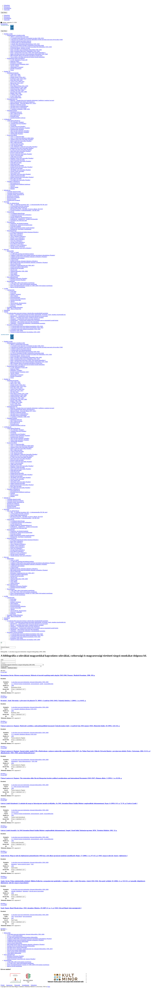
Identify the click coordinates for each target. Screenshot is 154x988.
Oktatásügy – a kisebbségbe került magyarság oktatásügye (25, 319)
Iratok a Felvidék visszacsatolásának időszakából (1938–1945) (26, 49)
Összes (12, 70)
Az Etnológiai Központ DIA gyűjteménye (20, 214)
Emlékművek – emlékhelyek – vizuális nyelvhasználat (24, 219)
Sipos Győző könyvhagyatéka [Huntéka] (20, 161)
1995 (12, 736)
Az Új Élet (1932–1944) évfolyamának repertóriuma (23, 284)
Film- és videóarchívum (13, 203)
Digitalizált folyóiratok (12, 73)
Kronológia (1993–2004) (16, 330)
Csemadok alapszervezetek (14, 191)
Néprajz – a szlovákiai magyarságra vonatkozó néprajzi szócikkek (27, 317)
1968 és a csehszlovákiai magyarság (19, 36)
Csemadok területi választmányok (15, 194)
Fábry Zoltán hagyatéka (16, 142)
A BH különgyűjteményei (13, 120)
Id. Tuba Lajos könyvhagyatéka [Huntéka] (21, 149)
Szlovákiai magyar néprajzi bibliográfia (17, 947)
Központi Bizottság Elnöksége (18, 298)
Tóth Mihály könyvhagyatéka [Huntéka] (20, 170)
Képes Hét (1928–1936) (16, 80)
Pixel (48, 986)
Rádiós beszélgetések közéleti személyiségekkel (22, 227)
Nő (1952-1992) (14, 84)
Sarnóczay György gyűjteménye (18, 245)
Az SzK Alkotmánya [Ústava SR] (18, 60)
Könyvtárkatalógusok (12, 277)
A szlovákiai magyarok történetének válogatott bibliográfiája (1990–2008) (30, 682)
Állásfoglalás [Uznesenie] (16, 67)
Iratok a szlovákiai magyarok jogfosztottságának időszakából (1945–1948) (29, 54)
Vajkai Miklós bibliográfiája (14, 953)
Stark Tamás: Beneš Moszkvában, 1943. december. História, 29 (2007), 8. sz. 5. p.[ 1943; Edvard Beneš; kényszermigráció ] (41, 908)
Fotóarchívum (10, 212)
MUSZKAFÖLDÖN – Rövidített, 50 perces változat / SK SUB (26, 209)
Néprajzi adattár (14, 187)
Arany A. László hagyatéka (17, 136)
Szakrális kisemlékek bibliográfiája (19, 267)
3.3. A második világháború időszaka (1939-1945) (24, 709)
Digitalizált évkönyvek (16, 112)
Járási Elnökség (14, 295)
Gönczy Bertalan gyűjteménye (18, 236)
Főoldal (2, 985)
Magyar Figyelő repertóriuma (17, 287)
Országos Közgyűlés (15, 300)
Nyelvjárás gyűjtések (15, 226)
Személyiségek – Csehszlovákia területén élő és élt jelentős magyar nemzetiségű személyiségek (34, 320)
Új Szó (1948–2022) (15, 96)
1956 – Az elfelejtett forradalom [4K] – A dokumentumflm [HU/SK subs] (28, 204)
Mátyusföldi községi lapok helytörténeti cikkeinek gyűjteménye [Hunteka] (29, 262)
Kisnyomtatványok (15, 115)
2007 (12, 918)
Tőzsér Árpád (13, 272)
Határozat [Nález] (14, 61)
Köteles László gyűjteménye (17, 239)
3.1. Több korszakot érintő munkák (20, 786)
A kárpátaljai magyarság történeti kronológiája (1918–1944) (25, 329)
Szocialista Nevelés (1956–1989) (18, 91)
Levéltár (6, 288)
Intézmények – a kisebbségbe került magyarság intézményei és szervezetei (29, 316)
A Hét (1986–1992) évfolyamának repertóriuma (22, 282)
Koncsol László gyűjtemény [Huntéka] (20, 128)
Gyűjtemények (7, 119)
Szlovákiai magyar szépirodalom (18, 107)
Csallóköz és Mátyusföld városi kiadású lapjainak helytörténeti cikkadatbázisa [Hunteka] (32, 255)
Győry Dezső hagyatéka (16, 145)
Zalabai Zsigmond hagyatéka (17, 175)
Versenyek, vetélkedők (16, 304)
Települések (7, 310)
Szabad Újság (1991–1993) (17, 90)
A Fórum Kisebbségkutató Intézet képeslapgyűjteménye (24, 232)
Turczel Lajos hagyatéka (16, 168)
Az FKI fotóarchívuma (16, 216)
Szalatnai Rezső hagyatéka (17, 165)
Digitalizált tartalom (12, 110)
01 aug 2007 (4, 672)
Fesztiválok (13, 293)
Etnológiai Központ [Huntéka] (18, 280)
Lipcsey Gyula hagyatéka (16, 155)
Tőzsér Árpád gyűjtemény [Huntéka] (19, 132)
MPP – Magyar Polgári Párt (14, 308)
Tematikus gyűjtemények (13, 181)
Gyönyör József (14, 259)
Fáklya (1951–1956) (15, 75)
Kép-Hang (6, 201)
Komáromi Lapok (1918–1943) (18, 78)
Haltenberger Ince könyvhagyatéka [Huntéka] (21, 148)
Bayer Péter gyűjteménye (16, 233)
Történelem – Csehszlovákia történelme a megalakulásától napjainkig (27, 323)
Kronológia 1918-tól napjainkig (15, 324)
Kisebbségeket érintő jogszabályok (16, 58)
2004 (12, 710)
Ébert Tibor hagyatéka (15, 178)
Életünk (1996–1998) (15, 93)
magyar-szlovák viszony (24, 864)
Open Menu (4, 12)
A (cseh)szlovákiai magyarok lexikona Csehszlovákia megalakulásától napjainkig (27, 313)
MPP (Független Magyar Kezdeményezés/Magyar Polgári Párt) (26, 55)
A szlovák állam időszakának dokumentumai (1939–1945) (25, 44)
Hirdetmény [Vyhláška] (16, 62)
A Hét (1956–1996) (15, 74)
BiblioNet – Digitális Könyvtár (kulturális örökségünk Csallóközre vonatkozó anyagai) (32, 100)
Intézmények (7, 190)
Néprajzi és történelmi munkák (18, 104)
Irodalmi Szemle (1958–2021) (17, 77)
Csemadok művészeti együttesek (15, 193)
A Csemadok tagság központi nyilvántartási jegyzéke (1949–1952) (27, 38)
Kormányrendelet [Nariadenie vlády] (19, 64)
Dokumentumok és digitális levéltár (16, 35)
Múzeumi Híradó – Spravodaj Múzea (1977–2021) (23, 103)
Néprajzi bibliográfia (15, 264)
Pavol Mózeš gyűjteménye (17, 243)
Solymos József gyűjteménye (17, 246)
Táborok (12, 301)
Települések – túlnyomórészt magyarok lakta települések (24, 322)
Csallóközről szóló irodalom (17, 258)
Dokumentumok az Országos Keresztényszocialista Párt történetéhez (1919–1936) (31, 47)
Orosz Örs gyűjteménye (16, 240)
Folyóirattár (13, 125)
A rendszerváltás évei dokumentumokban (20, 42)
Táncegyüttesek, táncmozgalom (18, 303)
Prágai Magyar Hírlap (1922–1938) (19, 86)
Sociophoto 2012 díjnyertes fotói (18, 220)
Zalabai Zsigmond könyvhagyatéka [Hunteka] (22, 177)
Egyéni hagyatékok (12, 135)
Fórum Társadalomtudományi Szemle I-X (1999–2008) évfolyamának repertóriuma (31, 285)
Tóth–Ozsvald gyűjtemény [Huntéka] (19, 130)
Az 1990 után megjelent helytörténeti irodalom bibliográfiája (22, 937)
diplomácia (14, 864)
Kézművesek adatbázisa (13, 196)
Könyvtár (6, 249)
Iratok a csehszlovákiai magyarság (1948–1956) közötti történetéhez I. (28, 52)
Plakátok (12, 188)
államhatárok (14, 761)
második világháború (16, 891)
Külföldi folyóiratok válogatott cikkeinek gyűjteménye (24, 261)
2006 (12, 866)
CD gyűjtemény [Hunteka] (17, 122)
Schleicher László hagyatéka (17, 159)
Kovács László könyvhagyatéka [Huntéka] (21, 154)
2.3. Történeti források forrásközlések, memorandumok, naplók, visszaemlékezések (32, 683)
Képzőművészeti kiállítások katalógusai (20, 184)
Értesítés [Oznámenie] (15, 68)
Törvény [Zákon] (14, 65)
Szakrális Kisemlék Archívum (17, 117)
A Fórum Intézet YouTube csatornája (19, 206)
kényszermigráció (27, 916)
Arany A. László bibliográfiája (14, 935)
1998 (12, 685)
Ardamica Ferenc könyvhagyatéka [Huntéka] (21, 139)
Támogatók (7, 9)
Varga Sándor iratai (15, 172)
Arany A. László (14, 252)
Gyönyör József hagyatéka (17, 143)
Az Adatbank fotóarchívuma (17, 213)
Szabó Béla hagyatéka (15, 162)
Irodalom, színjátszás (15, 294)
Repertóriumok (11, 281)
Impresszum (7, 6)
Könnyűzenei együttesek (13, 197)
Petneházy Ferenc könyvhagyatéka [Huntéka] (21, 158)
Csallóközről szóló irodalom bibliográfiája (17, 941)
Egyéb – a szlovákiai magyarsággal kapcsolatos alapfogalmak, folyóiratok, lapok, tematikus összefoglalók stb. (38, 314)
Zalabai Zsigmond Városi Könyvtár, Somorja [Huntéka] (21, 959)
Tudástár (6, 311)
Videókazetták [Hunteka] (16, 133)
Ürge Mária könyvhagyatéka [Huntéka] (20, 180)
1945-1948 (34, 761)
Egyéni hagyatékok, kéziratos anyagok (20, 48)
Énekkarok (13, 306)
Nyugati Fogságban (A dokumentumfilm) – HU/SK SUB (24, 210)
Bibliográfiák (10, 251)
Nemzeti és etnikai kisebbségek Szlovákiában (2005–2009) (25, 332)
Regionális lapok (14, 116)
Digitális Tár (7, 71)
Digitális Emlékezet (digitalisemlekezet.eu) (21, 217)
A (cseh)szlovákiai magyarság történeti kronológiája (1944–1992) (26, 327)
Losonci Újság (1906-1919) (17, 81)
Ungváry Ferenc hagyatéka (17, 171)
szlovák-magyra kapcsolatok (36, 891)
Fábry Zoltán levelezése (16, 113)
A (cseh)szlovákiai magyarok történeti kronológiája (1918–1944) (26, 326)
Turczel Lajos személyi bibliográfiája (16, 950)
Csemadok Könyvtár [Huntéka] (18, 123)
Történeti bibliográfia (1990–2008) (19, 271)
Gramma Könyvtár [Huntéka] (17, 126)
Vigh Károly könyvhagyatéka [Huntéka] (20, 174)
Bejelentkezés (4, 24)
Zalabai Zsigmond (14, 275)
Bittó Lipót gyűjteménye (16, 235)
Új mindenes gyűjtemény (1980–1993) (20, 109)
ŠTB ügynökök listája (15, 97)
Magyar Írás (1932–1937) (16, 83)
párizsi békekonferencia (25, 761)
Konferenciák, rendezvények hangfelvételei (21, 225)
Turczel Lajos (13, 269)
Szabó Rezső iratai (15, 164)
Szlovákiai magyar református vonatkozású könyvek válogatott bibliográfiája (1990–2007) (30, 948)
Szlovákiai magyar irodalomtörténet (19, 106)
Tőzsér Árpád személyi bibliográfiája (16, 951)
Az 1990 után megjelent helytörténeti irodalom (22, 253)
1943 (32, 864)
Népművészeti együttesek (13, 200)
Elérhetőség (7, 5)
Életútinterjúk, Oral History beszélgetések (20, 229)
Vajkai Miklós (13, 274)
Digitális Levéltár (8, 33)
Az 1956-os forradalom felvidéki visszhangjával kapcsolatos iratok (27, 45)
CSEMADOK (10, 290)
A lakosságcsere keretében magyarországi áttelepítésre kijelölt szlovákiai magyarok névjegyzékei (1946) (36, 39)
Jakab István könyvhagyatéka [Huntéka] (20, 151)
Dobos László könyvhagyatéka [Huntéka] (20, 141)
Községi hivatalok (11, 198)
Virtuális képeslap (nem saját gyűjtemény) (20, 248)
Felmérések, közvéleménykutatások (19, 223)
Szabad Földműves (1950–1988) (18, 87)
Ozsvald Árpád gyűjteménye (17, 242)
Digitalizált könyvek (12, 99)
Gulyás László (15, 812)
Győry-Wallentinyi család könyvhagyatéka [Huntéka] (23, 146)
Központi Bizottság (15, 297)
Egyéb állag (13, 291)
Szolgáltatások (7, 8)
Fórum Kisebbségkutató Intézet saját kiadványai (22, 102)
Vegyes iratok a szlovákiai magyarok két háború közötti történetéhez (27, 57)
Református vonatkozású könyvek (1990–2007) (22, 265)
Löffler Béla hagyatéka (16, 157)
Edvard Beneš (18, 916)
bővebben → (4, 696)
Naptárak (12, 185)
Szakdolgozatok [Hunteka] (17, 129)
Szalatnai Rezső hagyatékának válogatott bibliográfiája (21, 946)
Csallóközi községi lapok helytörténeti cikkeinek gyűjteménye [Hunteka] (28, 256)
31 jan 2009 (4, 748)
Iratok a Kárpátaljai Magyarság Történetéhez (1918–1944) (25, 51)
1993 (12, 788)
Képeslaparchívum (12, 230)
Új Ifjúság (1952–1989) (16, 94)
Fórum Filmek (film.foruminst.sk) (18, 207)
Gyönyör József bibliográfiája (14, 943)
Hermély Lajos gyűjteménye (17, 238)
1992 (12, 840)
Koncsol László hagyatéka (17, 152)
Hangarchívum (11, 222)
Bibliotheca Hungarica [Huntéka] (18, 278)
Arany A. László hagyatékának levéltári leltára (22, 138)
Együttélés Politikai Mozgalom (15, 307)
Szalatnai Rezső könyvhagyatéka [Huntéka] (21, 167)
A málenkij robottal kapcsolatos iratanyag (20, 41)
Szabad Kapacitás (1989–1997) (18, 88)
